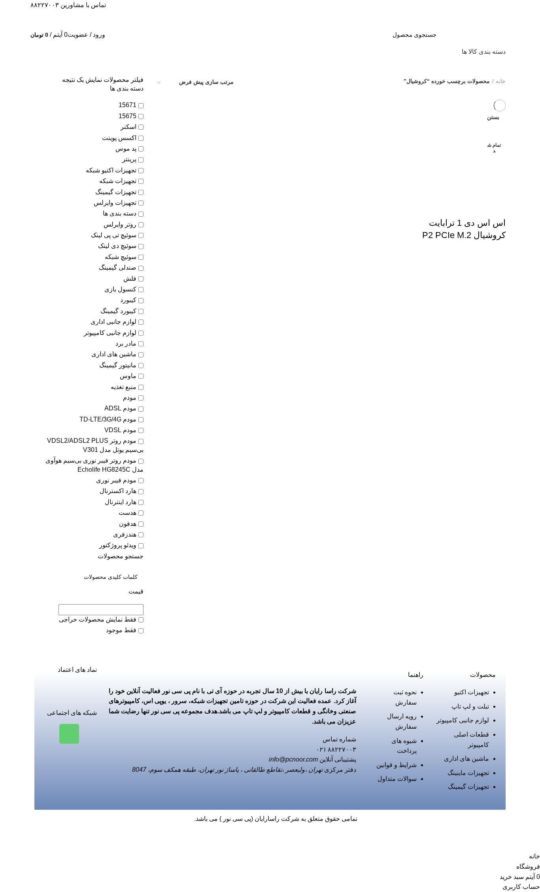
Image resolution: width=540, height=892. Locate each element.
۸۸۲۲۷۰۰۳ (44, 5)
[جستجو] (349, 35)
